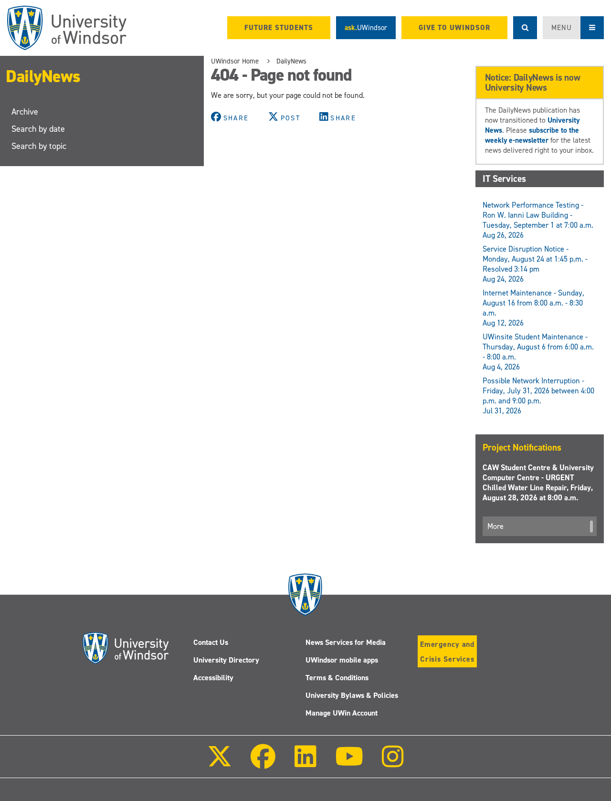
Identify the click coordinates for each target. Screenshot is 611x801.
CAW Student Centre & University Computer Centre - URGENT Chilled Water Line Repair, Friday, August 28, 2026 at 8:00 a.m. (538, 483)
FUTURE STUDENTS (278, 27)
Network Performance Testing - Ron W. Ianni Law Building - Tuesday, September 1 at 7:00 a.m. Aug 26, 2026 (538, 220)
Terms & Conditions (337, 678)
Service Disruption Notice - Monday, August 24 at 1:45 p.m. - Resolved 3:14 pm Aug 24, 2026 (535, 264)
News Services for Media (346, 642)
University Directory (226, 660)
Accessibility (213, 678)
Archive (24, 111)
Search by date (38, 129)
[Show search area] (525, 27)
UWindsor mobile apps (342, 660)
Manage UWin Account (342, 713)
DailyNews (43, 76)
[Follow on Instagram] (392, 763)
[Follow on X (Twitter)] (220, 763)
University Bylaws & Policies (352, 695)
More (495, 526)
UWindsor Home (235, 61)
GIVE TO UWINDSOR (454, 27)
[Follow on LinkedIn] (305, 763)
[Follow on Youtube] (349, 763)
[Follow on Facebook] (263, 763)
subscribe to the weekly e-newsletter (532, 135)
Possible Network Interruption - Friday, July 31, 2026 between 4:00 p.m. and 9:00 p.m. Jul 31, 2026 (538, 396)
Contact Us (210, 642)
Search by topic (38, 146)
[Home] (66, 28)
